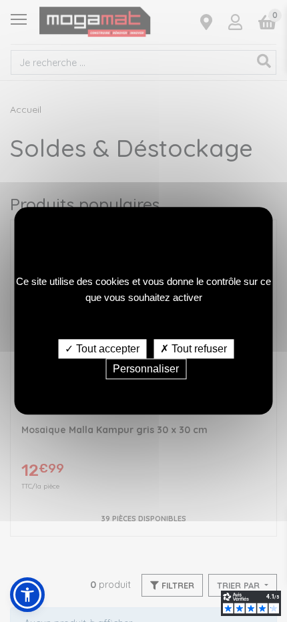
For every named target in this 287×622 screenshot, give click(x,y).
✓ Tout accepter (102, 348)
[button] (27, 595)
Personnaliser (146, 369)
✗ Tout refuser (193, 348)
